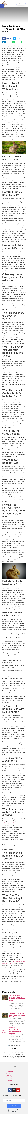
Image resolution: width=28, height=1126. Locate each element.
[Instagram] (14, 1090)
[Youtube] (18, 1090)
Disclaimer (9, 1080)
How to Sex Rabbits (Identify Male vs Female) (15, 1031)
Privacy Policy (10, 1079)
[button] (2, 6)
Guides (8, 1073)
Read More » (12, 1011)
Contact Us (9, 1077)
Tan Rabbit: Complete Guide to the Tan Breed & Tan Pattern (17, 1015)
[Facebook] (10, 1090)
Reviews (8, 1075)
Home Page (9, 1071)
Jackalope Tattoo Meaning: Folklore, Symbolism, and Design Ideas (17, 998)
